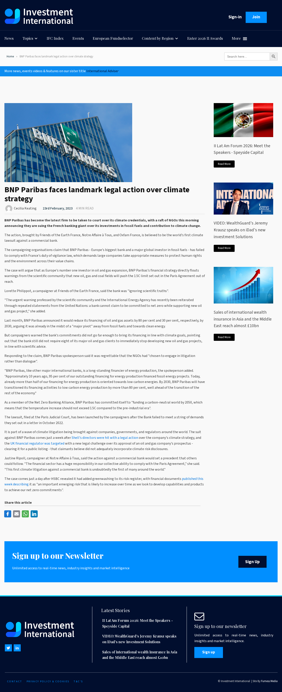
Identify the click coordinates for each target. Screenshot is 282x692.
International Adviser (102, 71)
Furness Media (269, 681)
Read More (224, 164)
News (9, 38)
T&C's (78, 681)
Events (78, 38)
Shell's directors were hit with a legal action (105, 437)
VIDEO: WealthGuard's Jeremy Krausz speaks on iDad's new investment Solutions (241, 230)
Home (10, 56)
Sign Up (252, 562)
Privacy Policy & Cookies (48, 681)
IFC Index (55, 38)
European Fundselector (113, 38)
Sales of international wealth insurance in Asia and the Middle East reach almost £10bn (243, 319)
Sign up (208, 652)
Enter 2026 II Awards (205, 38)
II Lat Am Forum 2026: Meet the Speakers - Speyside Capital (242, 149)
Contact (14, 681)
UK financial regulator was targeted (37, 443)
